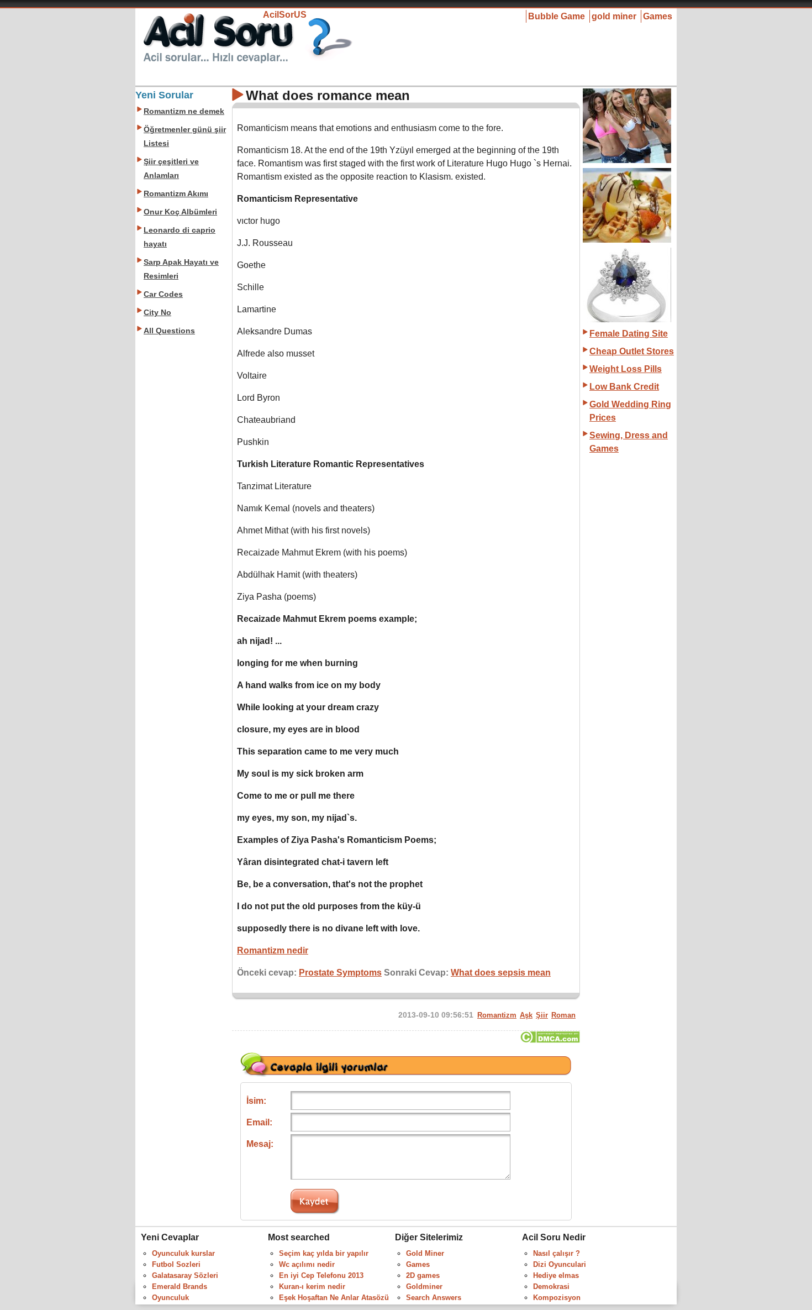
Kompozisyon (557, 1297)
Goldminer (424, 1286)
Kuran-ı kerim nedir (312, 1286)
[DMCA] (550, 1040)
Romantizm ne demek (184, 111)
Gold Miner (425, 1253)
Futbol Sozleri (176, 1264)
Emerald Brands (179, 1286)
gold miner (614, 16)
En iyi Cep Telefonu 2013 (321, 1275)
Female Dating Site (628, 333)
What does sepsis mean (501, 972)
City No (157, 312)
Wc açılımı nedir (307, 1264)
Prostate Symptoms (340, 972)
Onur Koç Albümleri (180, 212)
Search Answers (433, 1297)
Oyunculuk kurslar (183, 1253)
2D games (423, 1275)
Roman (563, 1015)
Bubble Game (556, 16)
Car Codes (163, 294)
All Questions (169, 331)
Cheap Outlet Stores (631, 351)
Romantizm (496, 1015)
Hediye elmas (556, 1275)
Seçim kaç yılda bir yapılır (323, 1253)
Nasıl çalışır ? (556, 1253)
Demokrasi (551, 1286)
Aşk (526, 1015)
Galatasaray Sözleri (185, 1275)
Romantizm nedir (272, 950)
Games (657, 16)
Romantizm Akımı (176, 194)
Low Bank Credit (624, 386)
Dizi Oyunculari (559, 1264)
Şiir (542, 1015)
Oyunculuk (170, 1297)
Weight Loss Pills (625, 369)
